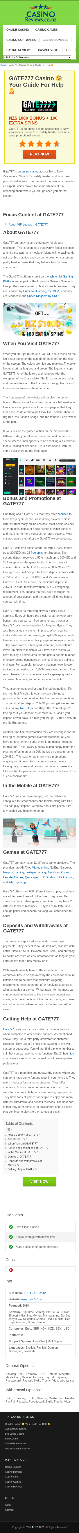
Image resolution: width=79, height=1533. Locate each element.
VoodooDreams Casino (17, 1448)
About (8, 1505)
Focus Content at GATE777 (24, 1134)
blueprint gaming (13, 872)
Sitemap (9, 1509)
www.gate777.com (32, 1299)
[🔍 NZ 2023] (39, 22)
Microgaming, (40, 867)
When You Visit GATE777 (23, 1143)
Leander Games (13, 877)
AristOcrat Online (58, 872)
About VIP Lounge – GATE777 (28, 224)
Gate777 (8, 1029)
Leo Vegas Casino (14, 1433)
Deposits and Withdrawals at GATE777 (25, 1163)
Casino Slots (11, 1476)
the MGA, (54, 291)
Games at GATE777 (19, 1156)
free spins (37, 552)
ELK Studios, (48, 877)
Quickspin (31, 877)
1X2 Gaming (64, 877)
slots (48, 891)
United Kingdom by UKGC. (43, 296)
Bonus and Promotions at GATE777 (29, 1147)
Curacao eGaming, (35, 291)
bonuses (62, 514)
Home (3, 65)
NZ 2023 (39, 1527)
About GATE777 (17, 1139)
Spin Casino (11, 1438)
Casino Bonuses (14, 1471)
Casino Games (13, 1481)
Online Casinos (13, 1467)
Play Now (39, 154)
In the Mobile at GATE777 (23, 1152)
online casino (29, 171)
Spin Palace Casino (15, 1443)
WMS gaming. (18, 882)
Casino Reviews (13, 1486)
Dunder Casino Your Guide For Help (26, 1424)
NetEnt (24, 708)
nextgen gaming (36, 872)
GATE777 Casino (35, 1293)
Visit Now (39, 1181)
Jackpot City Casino (16, 1429)
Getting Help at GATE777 (22, 1169)
